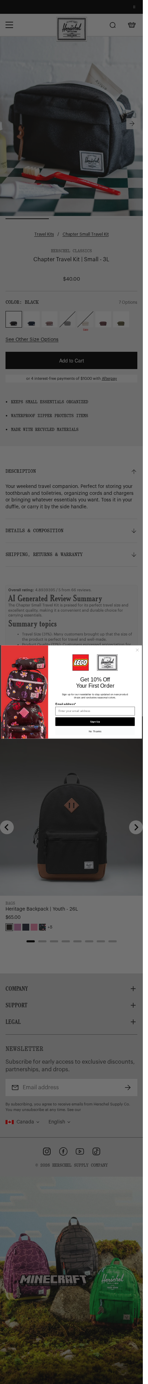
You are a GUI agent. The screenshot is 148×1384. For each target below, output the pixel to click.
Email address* (65, 704)
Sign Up (95, 721)
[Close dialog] (137, 650)
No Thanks (95, 731)
